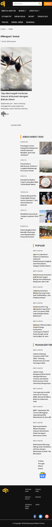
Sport (31, 16)
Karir (37, 505)
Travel (5, 22)
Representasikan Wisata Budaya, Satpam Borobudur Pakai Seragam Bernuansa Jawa (41, 431)
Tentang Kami (28, 490)
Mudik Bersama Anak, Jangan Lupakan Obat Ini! (29, 216)
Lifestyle (33, 11)
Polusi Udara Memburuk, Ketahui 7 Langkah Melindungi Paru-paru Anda (28, 167)
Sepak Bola (19, 16)
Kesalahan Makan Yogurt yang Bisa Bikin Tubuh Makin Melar (29, 182)
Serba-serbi (17, 22)
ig (47, 519)
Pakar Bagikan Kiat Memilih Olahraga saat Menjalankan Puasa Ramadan (28, 233)
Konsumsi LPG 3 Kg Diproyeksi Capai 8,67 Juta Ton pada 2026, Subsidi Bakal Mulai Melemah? (41, 311)
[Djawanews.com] (2, 3)
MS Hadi (6, 114)
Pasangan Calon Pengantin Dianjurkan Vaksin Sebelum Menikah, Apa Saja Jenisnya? (29, 150)
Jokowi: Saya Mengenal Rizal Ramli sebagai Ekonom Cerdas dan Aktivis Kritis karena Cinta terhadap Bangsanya (42, 377)
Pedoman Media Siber (28, 506)
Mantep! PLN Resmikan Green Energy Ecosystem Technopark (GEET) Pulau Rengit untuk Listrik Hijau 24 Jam (42, 330)
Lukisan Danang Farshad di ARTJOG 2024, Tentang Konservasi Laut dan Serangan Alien (41, 358)
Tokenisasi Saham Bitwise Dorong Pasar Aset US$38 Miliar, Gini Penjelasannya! (41, 294)
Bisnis (22, 11)
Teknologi (42, 16)
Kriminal (30, 22)
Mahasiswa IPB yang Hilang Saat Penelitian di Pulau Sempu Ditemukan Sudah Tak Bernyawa (42, 449)
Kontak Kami (38, 490)
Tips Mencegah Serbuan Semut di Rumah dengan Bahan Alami (14, 96)
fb (35, 519)
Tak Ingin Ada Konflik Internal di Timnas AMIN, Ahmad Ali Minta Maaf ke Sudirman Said (42, 397)
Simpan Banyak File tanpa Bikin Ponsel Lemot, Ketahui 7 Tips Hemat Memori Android (28, 200)
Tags (10, 29)
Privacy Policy (28, 498)
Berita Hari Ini (9, 11)
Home (3, 29)
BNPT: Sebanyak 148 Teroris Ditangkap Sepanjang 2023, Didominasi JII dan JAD (42, 413)
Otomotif (6, 16)
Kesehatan (24, 142)
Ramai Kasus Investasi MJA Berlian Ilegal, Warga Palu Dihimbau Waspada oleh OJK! (42, 278)
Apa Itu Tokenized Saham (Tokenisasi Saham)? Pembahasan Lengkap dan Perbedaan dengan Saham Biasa (42, 260)
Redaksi (38, 497)
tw (40, 519)
